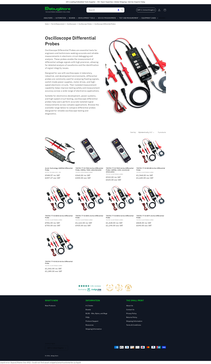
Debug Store (54, 356)
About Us (129, 306)
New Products (50, 306)
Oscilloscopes (71, 24)
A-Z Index (89, 306)
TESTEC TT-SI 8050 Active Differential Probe (59, 217)
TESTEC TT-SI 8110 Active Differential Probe (59, 262)
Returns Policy (131, 317)
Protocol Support (92, 321)
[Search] (122, 9)
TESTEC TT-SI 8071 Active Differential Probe (150, 217)
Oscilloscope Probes (85, 24)
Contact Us (130, 310)
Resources (90, 325)
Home (47, 24)
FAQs (87, 317)
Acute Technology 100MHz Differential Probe (59, 169)
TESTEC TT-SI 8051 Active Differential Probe (89, 217)
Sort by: (133, 132)
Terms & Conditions (133, 325)
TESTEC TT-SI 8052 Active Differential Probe (120, 217)
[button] (118, 10)
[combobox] (105, 9)
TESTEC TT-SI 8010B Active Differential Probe (150, 169)
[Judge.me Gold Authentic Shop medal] (109, 287)
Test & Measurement (58, 24)
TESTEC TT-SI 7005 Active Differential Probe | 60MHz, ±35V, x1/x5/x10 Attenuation (120, 170)
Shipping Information (94, 329)
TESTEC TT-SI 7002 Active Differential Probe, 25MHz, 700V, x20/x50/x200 (89, 169)
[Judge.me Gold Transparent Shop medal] (119, 287)
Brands (88, 310)
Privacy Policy (131, 313)
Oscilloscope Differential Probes (105, 24)
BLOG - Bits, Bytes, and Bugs (96, 313)
